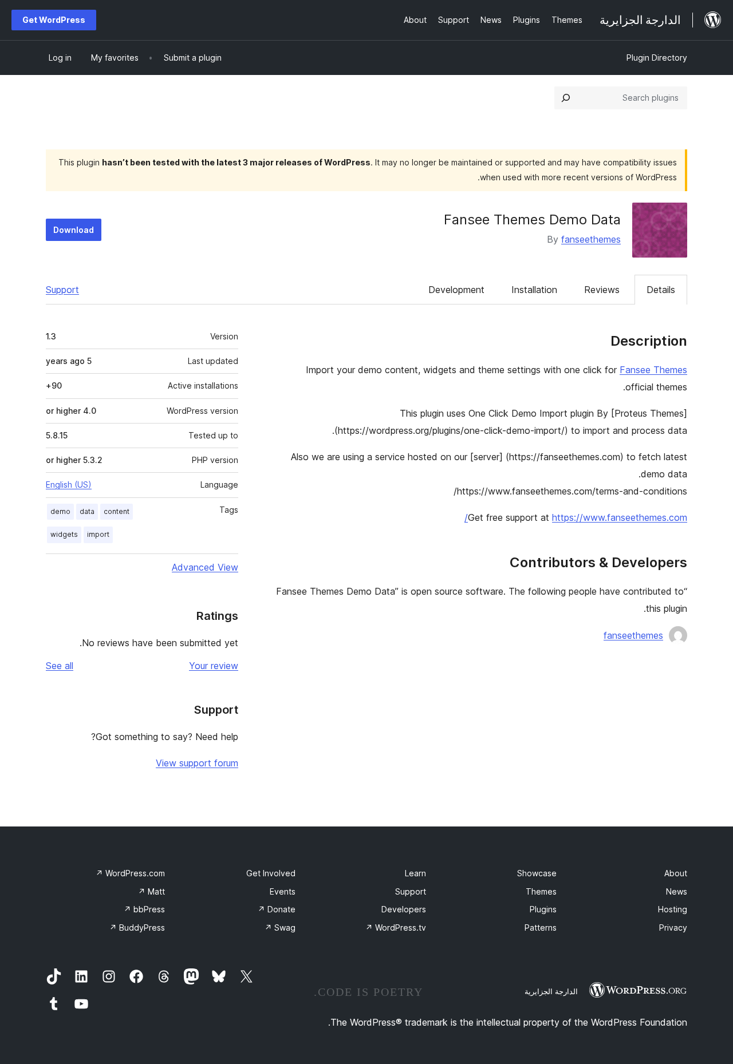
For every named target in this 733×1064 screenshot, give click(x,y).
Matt (151, 891)
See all (59, 665)
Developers (403, 909)
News (676, 891)
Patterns (541, 927)
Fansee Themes (653, 369)
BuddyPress (137, 927)
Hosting (672, 909)
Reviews (602, 289)
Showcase (537, 873)
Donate (276, 909)
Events (282, 891)
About (675, 873)
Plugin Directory (656, 57)
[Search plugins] (565, 97)
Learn (415, 873)
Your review (213, 665)
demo (60, 511)
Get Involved (270, 873)
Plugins (543, 909)
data (87, 511)
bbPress (144, 909)
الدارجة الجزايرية (551, 991)
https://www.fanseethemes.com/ (575, 517)
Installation (534, 289)
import (98, 534)
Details (661, 289)
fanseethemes (591, 239)
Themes (541, 891)
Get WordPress (53, 20)
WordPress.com (130, 873)
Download (73, 230)
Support (62, 289)
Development (456, 289)
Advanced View (205, 567)
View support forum (197, 763)
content (116, 511)
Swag (280, 927)
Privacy (673, 927)
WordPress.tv (395, 927)
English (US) (69, 484)
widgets (64, 534)
